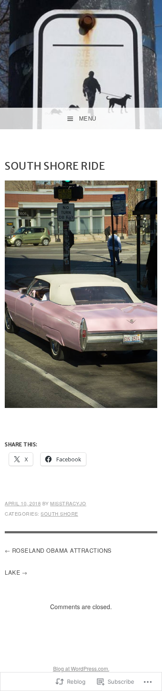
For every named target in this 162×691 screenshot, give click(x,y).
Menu (87, 118)
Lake (12, 572)
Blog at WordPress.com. (81, 668)
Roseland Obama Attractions (62, 550)
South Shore (59, 513)
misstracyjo (68, 503)
